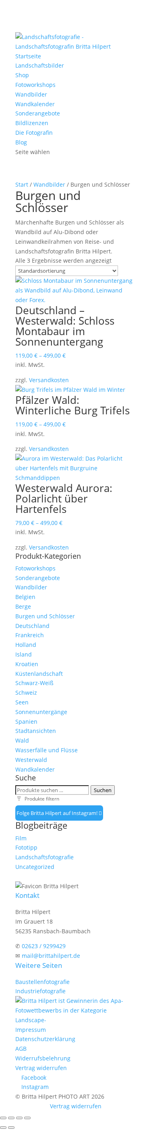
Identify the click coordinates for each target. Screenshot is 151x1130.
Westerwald (31, 760)
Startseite (28, 56)
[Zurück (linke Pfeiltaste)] (3, 1127)
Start (21, 184)
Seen (22, 702)
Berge (23, 606)
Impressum (30, 1029)
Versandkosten (49, 380)
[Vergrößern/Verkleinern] (3, 1118)
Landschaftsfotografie (44, 857)
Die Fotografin (34, 132)
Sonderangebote (37, 113)
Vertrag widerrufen (41, 1068)
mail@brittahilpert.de (51, 955)
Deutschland (32, 626)
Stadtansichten (35, 731)
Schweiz (26, 692)
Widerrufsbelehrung (42, 1058)
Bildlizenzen (31, 123)
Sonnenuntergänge (41, 712)
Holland (25, 644)
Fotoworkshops (35, 85)
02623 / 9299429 (44, 946)
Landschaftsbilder (39, 65)
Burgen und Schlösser (45, 616)
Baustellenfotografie (42, 982)
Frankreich (29, 635)
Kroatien (26, 664)
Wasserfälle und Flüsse (46, 750)
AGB (21, 1048)
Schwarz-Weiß (34, 683)
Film (21, 838)
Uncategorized (34, 867)
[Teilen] (19, 1118)
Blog (21, 142)
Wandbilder (31, 94)
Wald (22, 740)
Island (23, 654)
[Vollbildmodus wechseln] (11, 1118)
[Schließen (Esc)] (27, 1118)
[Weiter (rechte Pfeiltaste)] (11, 1127)
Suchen (103, 790)
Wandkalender (35, 104)
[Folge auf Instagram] (100, 813)
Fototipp (26, 847)
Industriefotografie (40, 991)
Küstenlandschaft (39, 673)
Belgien (25, 597)
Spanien (26, 721)
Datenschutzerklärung (45, 1039)
